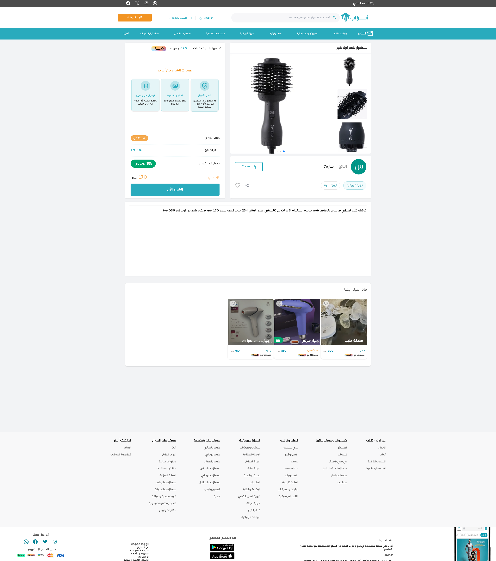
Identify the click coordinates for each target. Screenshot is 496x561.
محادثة (246, 166)
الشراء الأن (175, 190)
